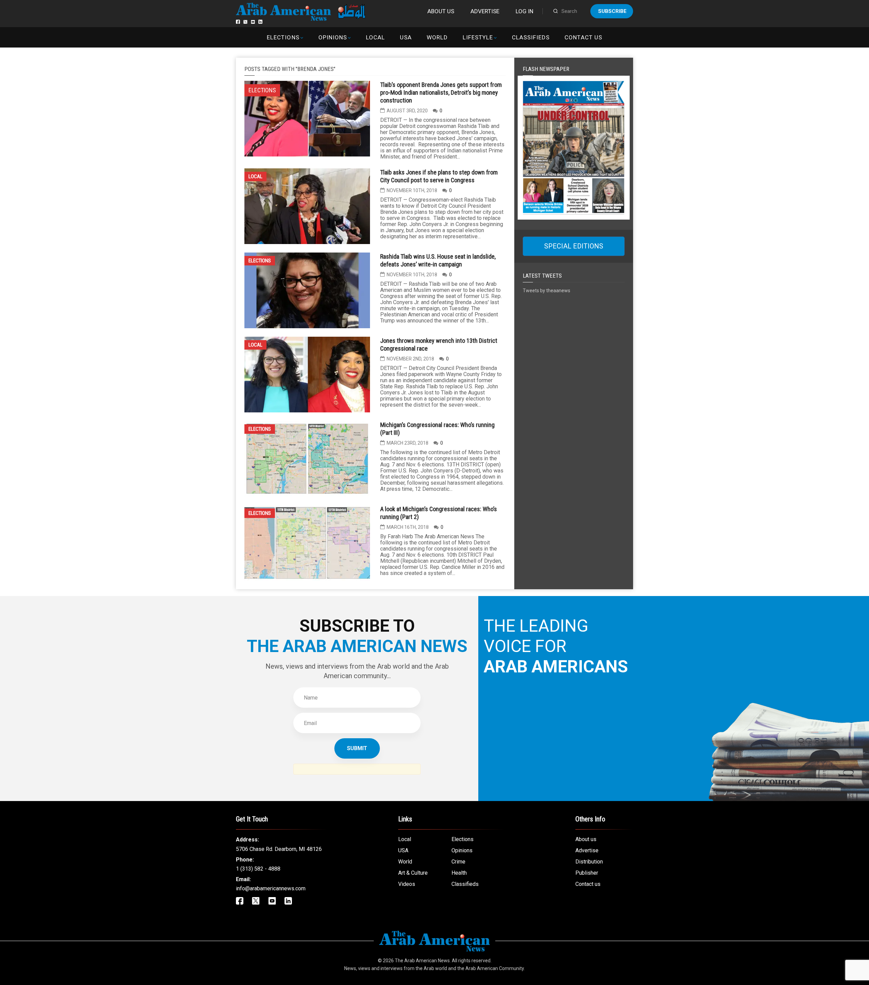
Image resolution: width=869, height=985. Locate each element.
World (437, 37)
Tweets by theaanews (546, 290)
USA (406, 37)
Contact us (583, 37)
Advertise (484, 11)
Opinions (332, 37)
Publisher (586, 873)
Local (375, 37)
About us (440, 11)
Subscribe (612, 11)
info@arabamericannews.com (271, 888)
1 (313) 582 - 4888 (258, 869)
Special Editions (573, 246)
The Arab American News (422, 960)
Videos (406, 884)
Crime (458, 861)
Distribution (589, 861)
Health (459, 873)
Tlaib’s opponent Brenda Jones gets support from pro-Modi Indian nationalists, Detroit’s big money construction (441, 92)
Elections (283, 37)
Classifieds (531, 37)
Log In (524, 11)
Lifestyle (478, 37)
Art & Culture (413, 873)
